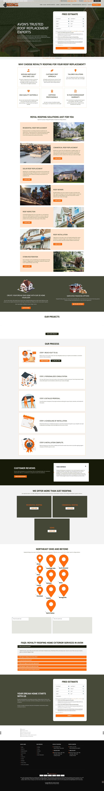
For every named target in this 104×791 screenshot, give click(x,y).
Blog (22, 754)
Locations (47, 58)
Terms (62, 45)
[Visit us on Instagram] (13, 1)
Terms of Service (79, 31)
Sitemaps (22, 760)
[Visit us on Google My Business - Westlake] (21, 1)
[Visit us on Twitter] (25, 1)
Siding (38, 749)
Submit (69, 48)
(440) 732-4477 (88, 1)
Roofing (53, 58)
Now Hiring (97, 0)
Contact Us (23, 756)
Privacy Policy (73, 31)
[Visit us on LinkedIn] (9, 1)
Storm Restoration (40, 754)
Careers (22, 758)
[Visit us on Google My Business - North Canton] (17, 1)
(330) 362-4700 (71, 1)
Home (44, 58)
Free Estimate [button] (96, 4)
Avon (50, 58)
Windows (39, 751)
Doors (38, 752)
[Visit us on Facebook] (5, 1)
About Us (22, 749)
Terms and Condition (25, 764)
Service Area (23, 752)
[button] (1, 325)
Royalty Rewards (24, 751)
